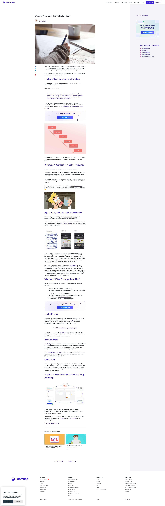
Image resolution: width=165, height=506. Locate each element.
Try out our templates (147, 32)
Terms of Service (78, 499)
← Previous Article (59, 461)
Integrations (124, 2)
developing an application (54, 352)
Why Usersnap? (108, 2)
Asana (98, 481)
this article (62, 332)
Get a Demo (158, 2)
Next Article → (72, 461)
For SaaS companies (73, 487)
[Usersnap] (20, 479)
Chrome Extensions (130, 485)
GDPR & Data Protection (74, 493)
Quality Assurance (42, 21)
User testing (47, 344)
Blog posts (136, 2)
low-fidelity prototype (67, 223)
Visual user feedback (146, 48)
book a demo (72, 418)
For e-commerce (72, 491)
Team (41, 483)
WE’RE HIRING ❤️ (44, 479)
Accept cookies (8, 501)
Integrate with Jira (146, 54)
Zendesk (99, 483)
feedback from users (76, 186)
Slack (98, 485)
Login (143, 2)
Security (70, 495)
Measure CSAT (145, 50)
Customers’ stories (44, 485)
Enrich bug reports (146, 52)
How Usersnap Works (130, 487)
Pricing (130, 2)
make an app (70, 320)
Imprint (98, 499)
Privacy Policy (71, 499)
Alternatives (128, 489)
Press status (43, 487)
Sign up (61, 418)
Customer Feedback (73, 479)
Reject (18, 501)
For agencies (71, 489)
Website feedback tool (130, 483)
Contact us (42, 491)
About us (42, 481)
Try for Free (150, 2)
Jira (98, 479)
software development (70, 217)
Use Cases (70, 485)
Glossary (127, 491)
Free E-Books (128, 479)
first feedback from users (64, 297)
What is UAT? (128, 481)
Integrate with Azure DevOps (148, 56)
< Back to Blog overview (142, 15)
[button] (65, 423)
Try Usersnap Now (65, 117)
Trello (98, 487)
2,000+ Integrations (101, 489)
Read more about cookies (12, 497)
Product (117, 2)
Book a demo (43, 489)
